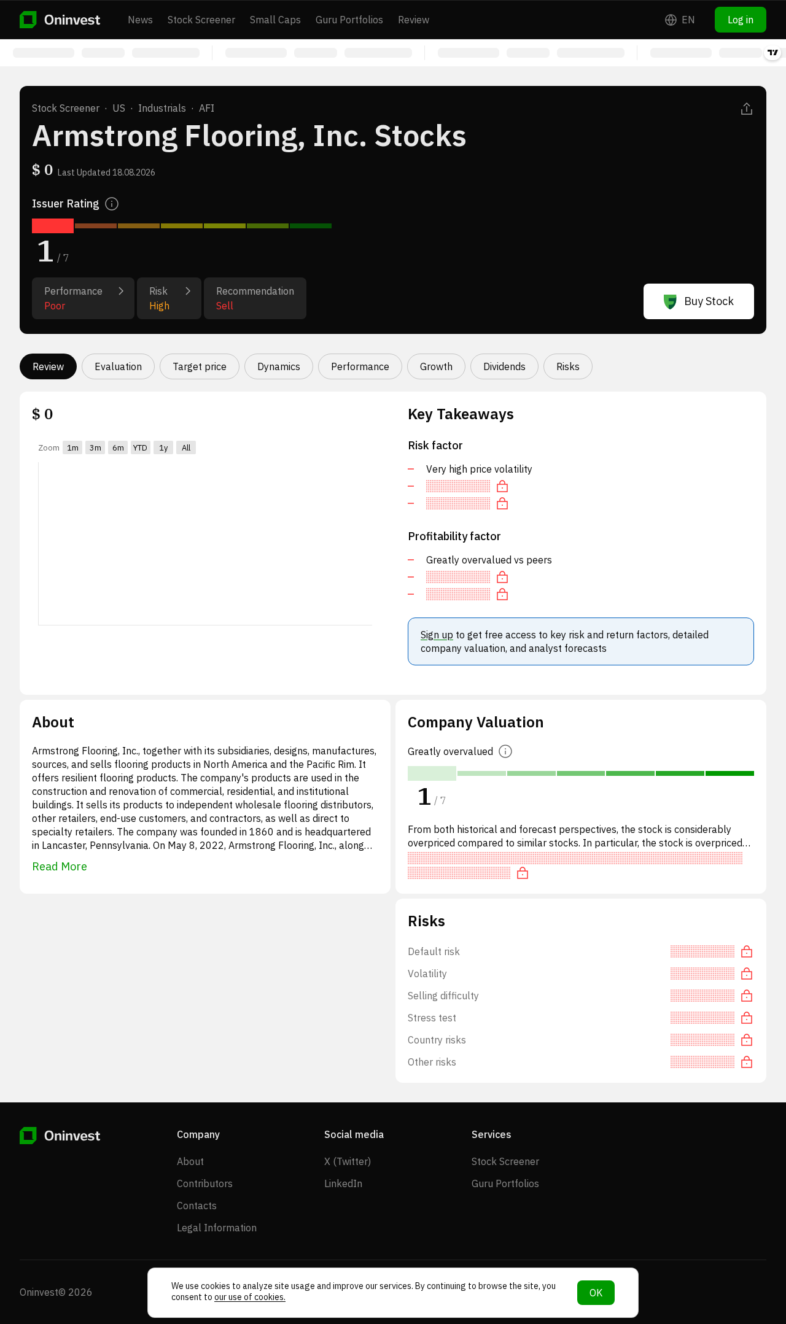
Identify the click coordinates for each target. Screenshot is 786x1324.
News (140, 20)
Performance (360, 366)
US (118, 108)
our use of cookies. (250, 1297)
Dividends (504, 366)
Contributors (205, 1183)
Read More (59, 866)
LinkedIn (343, 1183)
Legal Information (217, 1227)
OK (596, 1293)
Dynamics (278, 366)
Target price (200, 366)
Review (413, 20)
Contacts (197, 1205)
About (190, 1161)
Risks (568, 366)
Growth (436, 366)
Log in (740, 20)
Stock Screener (201, 20)
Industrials (162, 108)
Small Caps (275, 20)
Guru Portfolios (349, 20)
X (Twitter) (347, 1161)
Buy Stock (709, 301)
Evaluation (118, 366)
